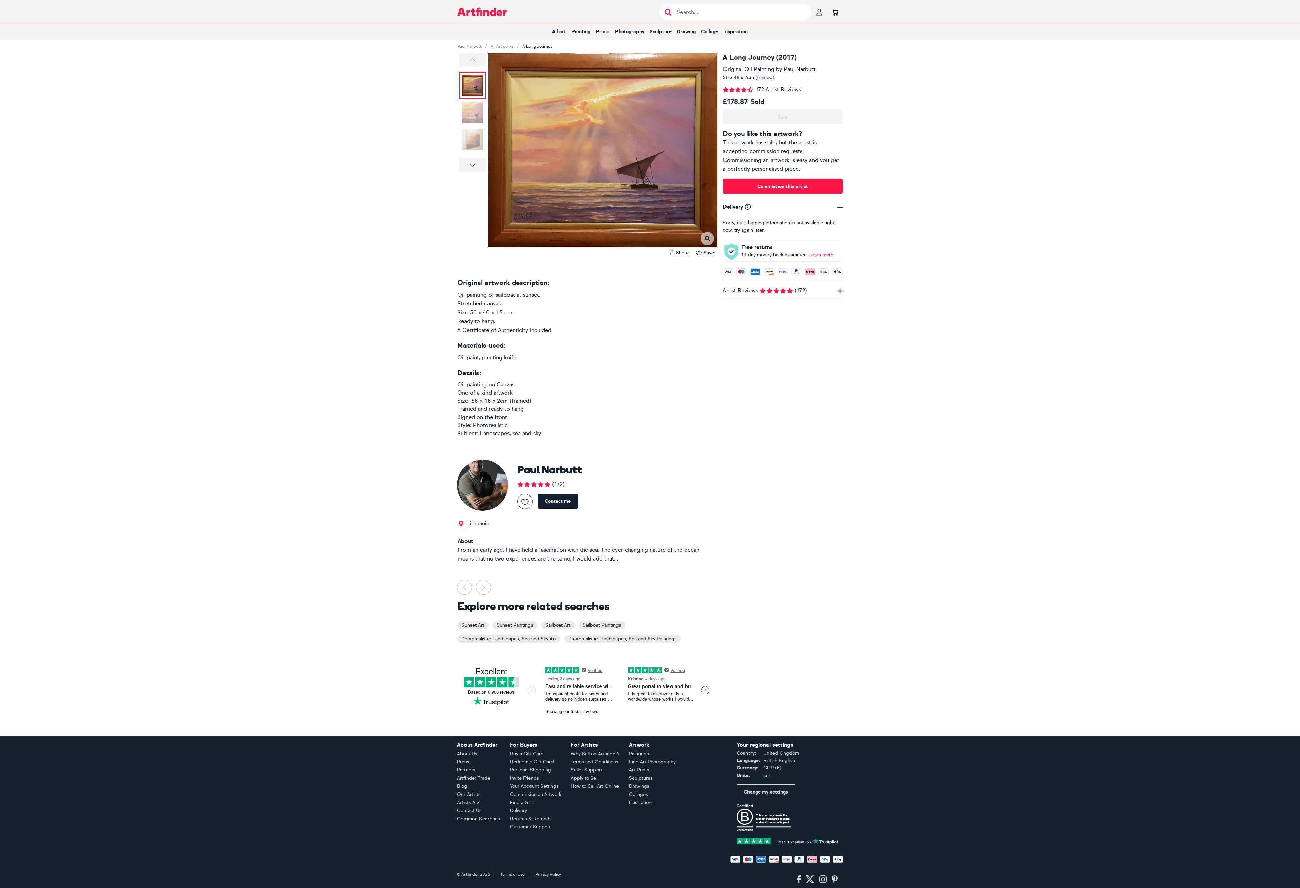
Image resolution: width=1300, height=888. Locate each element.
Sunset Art (472, 625)
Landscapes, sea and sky (510, 433)
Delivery (518, 810)
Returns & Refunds (531, 819)
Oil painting (472, 384)
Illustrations (641, 802)
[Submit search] (668, 12)
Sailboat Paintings (602, 625)
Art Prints (639, 770)
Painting (580, 32)
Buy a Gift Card (527, 754)
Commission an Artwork (535, 794)
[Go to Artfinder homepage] (482, 11)
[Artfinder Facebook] (799, 879)
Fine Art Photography (652, 762)
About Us (467, 754)
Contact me (558, 501)
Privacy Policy (548, 874)
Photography (629, 32)
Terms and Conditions (595, 762)
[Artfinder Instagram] (823, 879)
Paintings (639, 754)
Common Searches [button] (478, 819)
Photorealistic (490, 425)
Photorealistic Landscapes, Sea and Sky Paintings (622, 639)
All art (559, 32)
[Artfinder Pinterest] (835, 879)
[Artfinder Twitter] (810, 879)
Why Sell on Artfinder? (595, 754)
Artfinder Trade (473, 778)
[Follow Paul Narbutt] (525, 501)
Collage (709, 32)
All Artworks (502, 46)
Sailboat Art (557, 625)
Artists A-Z (468, 802)
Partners (466, 770)
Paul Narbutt (469, 46)
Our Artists (469, 794)
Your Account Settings (534, 786)
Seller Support (586, 770)
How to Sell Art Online (595, 786)
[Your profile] (819, 12)
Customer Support (530, 827)
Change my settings (766, 792)
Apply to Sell (584, 778)
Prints (603, 32)
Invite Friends (524, 778)
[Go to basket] (835, 12)
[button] (472, 60)
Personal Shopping (530, 770)
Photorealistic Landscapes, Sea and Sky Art (508, 639)
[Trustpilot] (787, 840)
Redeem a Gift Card (532, 762)
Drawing (686, 32)
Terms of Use (512, 874)
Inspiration (735, 32)
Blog (462, 786)
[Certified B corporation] (764, 817)
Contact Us (469, 810)
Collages (638, 794)
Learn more (820, 255)
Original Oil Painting (748, 69)
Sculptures (641, 778)
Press (463, 762)
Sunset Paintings (515, 625)
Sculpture (661, 32)
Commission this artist (782, 186)
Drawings (639, 786)
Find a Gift (521, 802)
